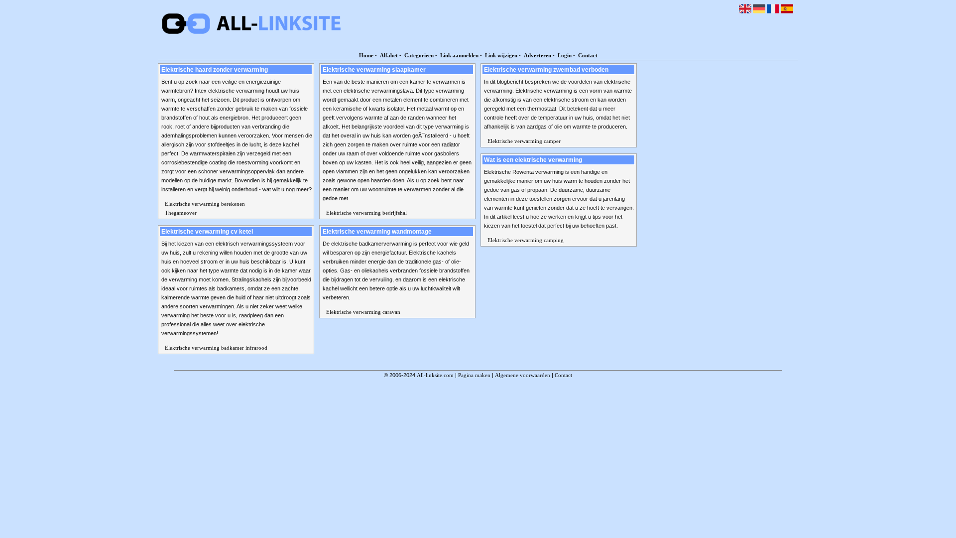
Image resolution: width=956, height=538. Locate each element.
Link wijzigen (501, 55)
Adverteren (537, 55)
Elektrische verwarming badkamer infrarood (216, 348)
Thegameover (181, 213)
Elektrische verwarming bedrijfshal (366, 213)
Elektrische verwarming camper (524, 141)
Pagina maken (474, 375)
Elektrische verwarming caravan (363, 312)
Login (565, 55)
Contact (588, 55)
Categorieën (419, 55)
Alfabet (389, 55)
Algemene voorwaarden (522, 375)
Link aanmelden (459, 55)
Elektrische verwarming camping (525, 240)
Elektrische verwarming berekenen (205, 204)
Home (366, 55)
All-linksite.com (435, 375)
